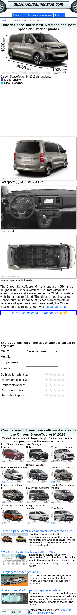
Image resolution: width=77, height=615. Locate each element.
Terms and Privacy (44, 612)
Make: (5, 350)
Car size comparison (40, 15)
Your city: (7, 368)
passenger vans (55, 306)
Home (4, 20)
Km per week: (10, 362)
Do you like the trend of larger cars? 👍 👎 (39, 312)
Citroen (14, 20)
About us (66, 609)
